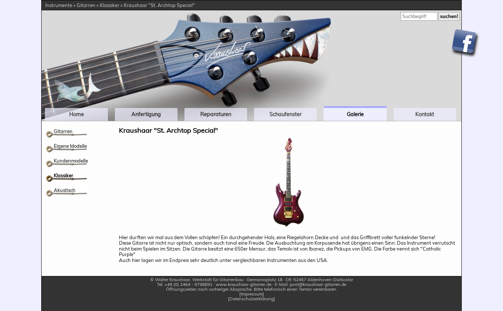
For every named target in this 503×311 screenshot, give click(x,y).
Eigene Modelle (70, 146)
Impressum (252, 294)
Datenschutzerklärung (251, 299)
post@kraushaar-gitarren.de (318, 284)
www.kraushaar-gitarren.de (243, 284)
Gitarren (63, 131)
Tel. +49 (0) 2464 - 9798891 (184, 284)
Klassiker (63, 175)
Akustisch (64, 190)
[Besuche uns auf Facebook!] (465, 44)
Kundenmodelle (71, 161)
